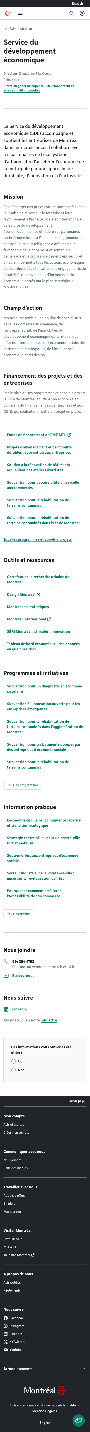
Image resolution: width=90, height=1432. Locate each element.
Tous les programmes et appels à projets (37, 539)
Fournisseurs (12, 1211)
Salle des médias (15, 1168)
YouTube (16, 1350)
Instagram (17, 1326)
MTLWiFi (9, 1247)
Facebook (17, 1318)
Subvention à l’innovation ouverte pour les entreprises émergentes (43, 706)
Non (21, 1070)
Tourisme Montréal (16, 1255)
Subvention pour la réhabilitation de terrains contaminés (38, 764)
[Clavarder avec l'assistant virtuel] (79, 1420)
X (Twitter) (17, 1342)
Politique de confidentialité (56, 1405)
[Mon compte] (82, 13)
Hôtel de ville (12, 1239)
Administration (21, 28)
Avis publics (12, 1282)
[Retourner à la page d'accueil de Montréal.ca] (7, 13)
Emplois (9, 1203)
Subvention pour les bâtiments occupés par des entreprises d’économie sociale (44, 747)
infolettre (49, 1020)
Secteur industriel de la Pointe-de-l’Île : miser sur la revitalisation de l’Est (40, 876)
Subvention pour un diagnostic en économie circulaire (44, 689)
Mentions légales (44, 1411)
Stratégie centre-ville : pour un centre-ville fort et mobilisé (43, 840)
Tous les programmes (22, 785)
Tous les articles (18, 914)
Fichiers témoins (21, 1405)
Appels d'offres (14, 1195)
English (77, 3)
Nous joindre (12, 1160)
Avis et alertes (13, 1124)
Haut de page (76, 1101)
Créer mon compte (16, 1132)
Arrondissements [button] (18, 1369)
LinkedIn (16, 1334)
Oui (21, 1061)
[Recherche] (71, 13)
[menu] (20, 13)
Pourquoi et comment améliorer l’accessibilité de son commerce (34, 893)
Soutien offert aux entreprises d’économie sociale (42, 858)
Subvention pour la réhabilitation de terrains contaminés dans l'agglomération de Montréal (45, 726)
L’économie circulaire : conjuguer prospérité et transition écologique (44, 823)
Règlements (12, 1290)
